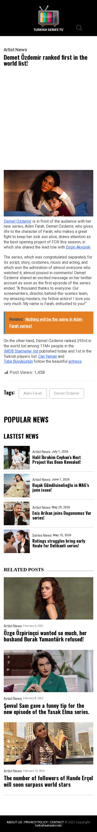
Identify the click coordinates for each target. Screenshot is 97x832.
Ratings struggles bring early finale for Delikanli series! (58, 543)
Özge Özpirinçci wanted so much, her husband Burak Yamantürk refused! (45, 636)
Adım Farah (32, 393)
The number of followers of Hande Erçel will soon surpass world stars (48, 781)
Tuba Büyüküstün (18, 361)
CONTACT (57, 822)
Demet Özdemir (17, 221)
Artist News (15, 49)
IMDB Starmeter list (21, 351)
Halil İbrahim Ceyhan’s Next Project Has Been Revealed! (56, 459)
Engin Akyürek (78, 247)
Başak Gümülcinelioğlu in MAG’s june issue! (60, 487)
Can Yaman (47, 356)
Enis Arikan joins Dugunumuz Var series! (61, 515)
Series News (42, 535)
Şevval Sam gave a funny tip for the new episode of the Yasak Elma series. (47, 708)
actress (75, 361)
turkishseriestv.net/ (48, 825)
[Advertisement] (48, 119)
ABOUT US (14, 822)
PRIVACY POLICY (36, 822)
